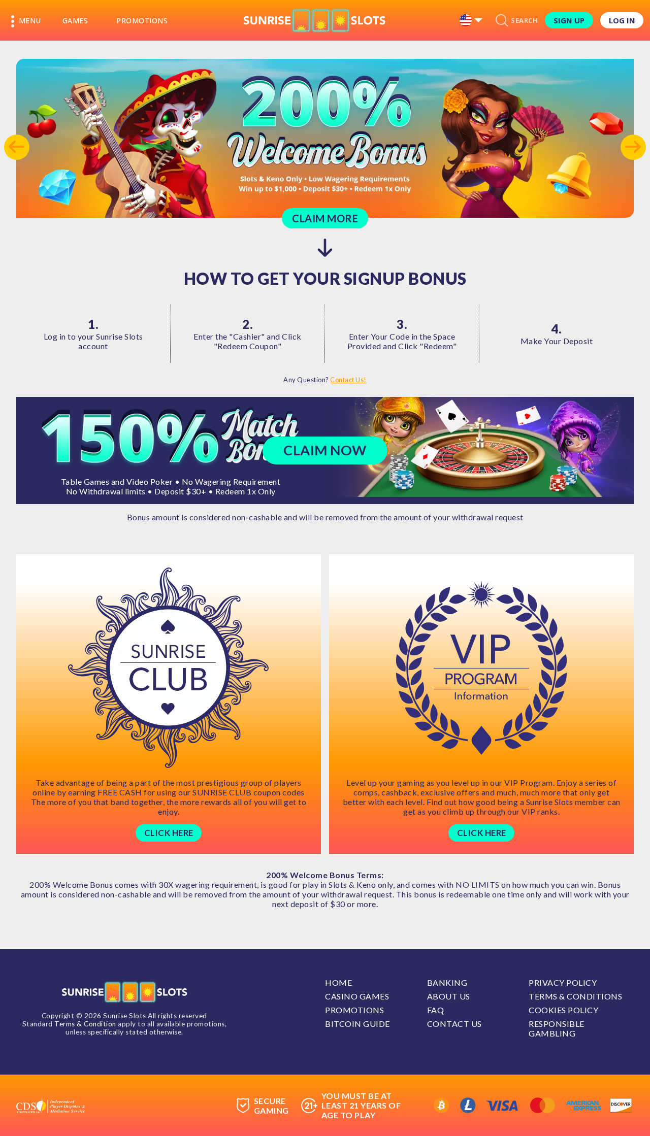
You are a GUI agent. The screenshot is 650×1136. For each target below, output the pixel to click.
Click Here (168, 832)
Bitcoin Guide (357, 1023)
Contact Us (454, 1023)
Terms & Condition (85, 1024)
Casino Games (357, 996)
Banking (447, 982)
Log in (622, 20)
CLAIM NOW (325, 450)
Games (75, 20)
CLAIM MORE (325, 218)
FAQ (435, 1010)
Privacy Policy (563, 982)
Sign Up (569, 20)
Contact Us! (348, 380)
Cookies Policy (563, 1010)
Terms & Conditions (575, 996)
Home (338, 982)
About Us (448, 996)
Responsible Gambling (556, 1028)
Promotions (142, 20)
